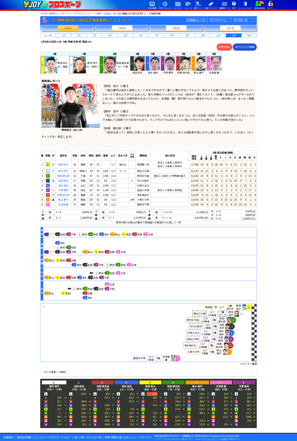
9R (187, 35)
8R (171, 35)
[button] (148, 332)
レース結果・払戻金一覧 (103, 13)
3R (94, 35)
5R (125, 35)
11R (218, 35)
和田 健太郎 (63, 176)
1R (63, 35)
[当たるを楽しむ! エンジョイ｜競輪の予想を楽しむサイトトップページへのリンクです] (51, 4)
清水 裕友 (63, 185)
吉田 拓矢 (63, 180)
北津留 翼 (63, 204)
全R (249, 35)
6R (140, 35)
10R (203, 35)
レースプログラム (78, 13)
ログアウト (146, 437)
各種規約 (8, 437)
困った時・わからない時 (88, 437)
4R (110, 35)
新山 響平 (63, 199)
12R (234, 35)
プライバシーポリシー (210, 439)
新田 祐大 (63, 164)
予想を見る (224, 47)
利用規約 (224, 439)
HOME (44, 13)
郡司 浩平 (63, 171)
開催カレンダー (58, 13)
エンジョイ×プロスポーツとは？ (53, 437)
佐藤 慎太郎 (63, 195)
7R (156, 35)
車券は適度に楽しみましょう (120, 437)
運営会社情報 (24, 437)
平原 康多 (63, 190)
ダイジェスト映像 (244, 47)
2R (79, 35)
